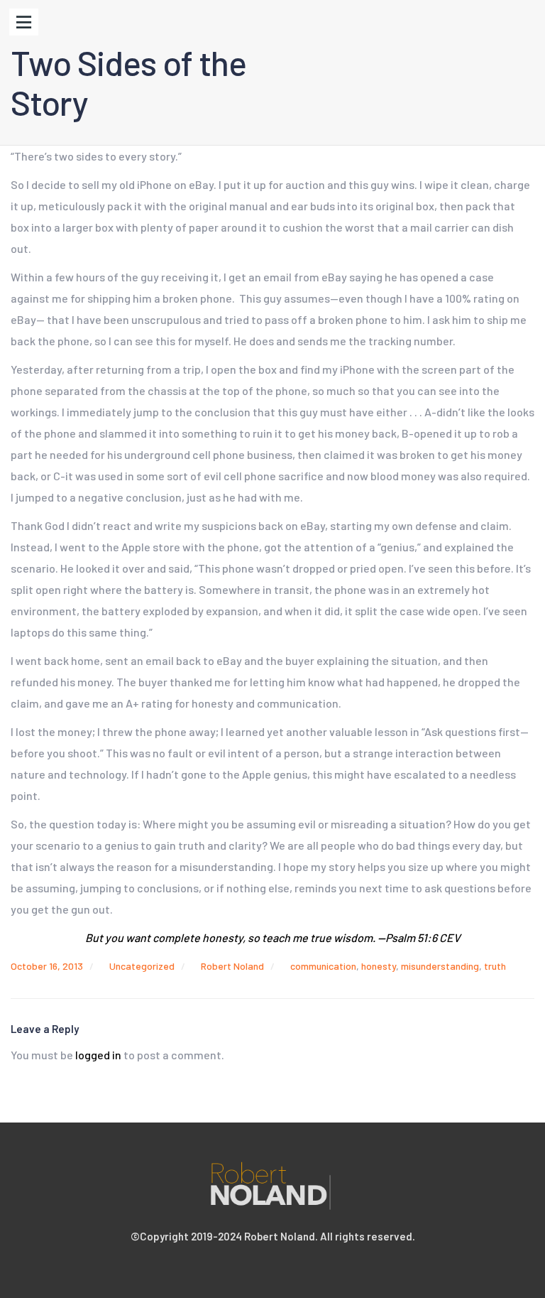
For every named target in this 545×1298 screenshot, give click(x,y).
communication (323, 966)
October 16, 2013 (47, 966)
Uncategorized (142, 966)
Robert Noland (232, 966)
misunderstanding (440, 966)
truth (495, 966)
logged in (98, 1054)
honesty (378, 966)
